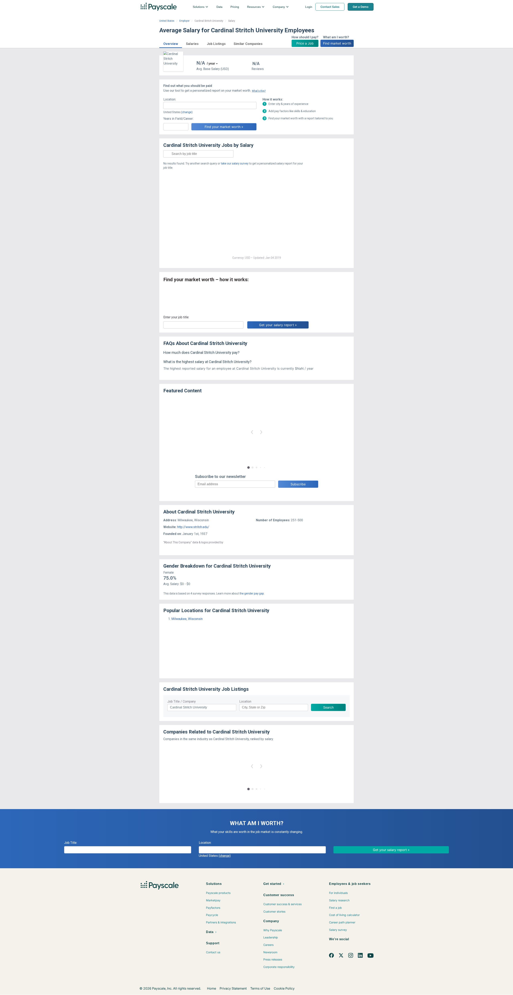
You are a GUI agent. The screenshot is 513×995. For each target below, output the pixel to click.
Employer (184, 20)
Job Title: (70, 843)
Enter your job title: (176, 317)
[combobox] (209, 105)
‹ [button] (251, 431)
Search (328, 707)
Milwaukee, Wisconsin (187, 619)
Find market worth (337, 43)
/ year (211, 63)
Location (245, 701)
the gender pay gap (251, 593)
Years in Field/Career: (178, 119)
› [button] (261, 431)
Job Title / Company (181, 701)
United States (166, 20)
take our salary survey (234, 163)
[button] (170, 43)
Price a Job (305, 43)
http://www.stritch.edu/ (193, 527)
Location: (169, 99)
